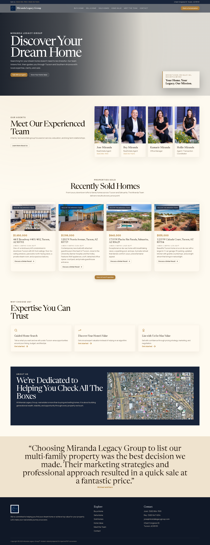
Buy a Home (79, 8)
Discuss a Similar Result (23, 261)
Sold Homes (104, 8)
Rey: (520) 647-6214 (152, 515)
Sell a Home (91, 8)
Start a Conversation (190, 8)
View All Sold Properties (105, 277)
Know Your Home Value (39, 75)
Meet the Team (130, 8)
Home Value (116, 8)
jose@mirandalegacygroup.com (157, 519)
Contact (144, 8)
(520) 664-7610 (21, 2)
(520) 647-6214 (33, 2)
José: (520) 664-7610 (152, 511)
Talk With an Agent (19, 75)
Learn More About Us (20, 146)
